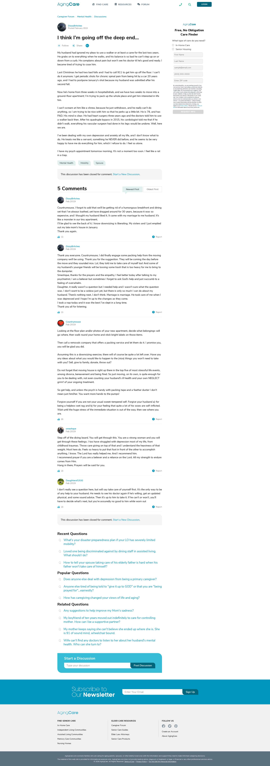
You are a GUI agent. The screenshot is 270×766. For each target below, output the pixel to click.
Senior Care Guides (119, 730)
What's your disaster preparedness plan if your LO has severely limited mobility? (109, 542)
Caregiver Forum (118, 725)
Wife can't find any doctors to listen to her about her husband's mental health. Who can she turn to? (109, 642)
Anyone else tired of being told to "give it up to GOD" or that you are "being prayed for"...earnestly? (113, 588)
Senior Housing (183, 49)
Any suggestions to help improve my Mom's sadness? (99, 611)
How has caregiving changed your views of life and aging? (102, 598)
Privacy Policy (184, 105)
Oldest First (152, 189)
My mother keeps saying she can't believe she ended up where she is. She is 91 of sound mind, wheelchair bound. (112, 631)
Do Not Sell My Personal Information (162, 761)
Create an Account (170, 731)
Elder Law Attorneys (120, 734)
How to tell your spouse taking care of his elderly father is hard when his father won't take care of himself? (111, 564)
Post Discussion (143, 665)
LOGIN (204, 4)
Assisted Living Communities (70, 734)
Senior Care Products (120, 739)
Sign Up (190, 692)
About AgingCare (169, 736)
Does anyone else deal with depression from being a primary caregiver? (110, 579)
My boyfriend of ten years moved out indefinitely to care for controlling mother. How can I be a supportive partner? (109, 620)
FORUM (145, 4)
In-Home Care (183, 45)
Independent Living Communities (71, 730)
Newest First (132, 189)
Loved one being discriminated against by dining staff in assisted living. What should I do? (110, 553)
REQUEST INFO (188, 112)
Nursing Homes (64, 743)
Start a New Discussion (126, 174)
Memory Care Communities (69, 739)
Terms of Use (129, 761)
